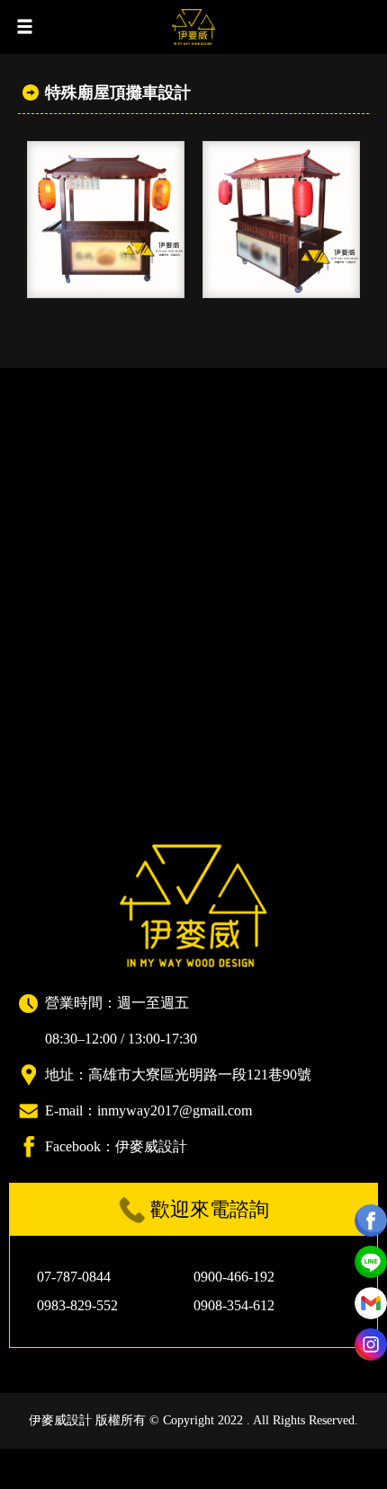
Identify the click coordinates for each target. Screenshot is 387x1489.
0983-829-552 (77, 1305)
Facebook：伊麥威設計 (116, 1146)
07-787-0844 (74, 1276)
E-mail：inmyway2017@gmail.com (148, 1110)
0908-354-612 (234, 1305)
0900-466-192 (234, 1276)
